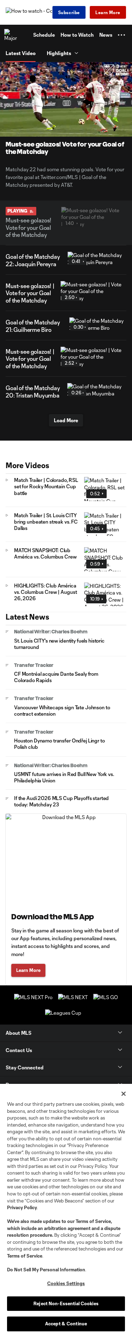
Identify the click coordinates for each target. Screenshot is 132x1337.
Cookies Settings (66, 1283)
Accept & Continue (66, 1323)
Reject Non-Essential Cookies (66, 1303)
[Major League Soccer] (11, 35)
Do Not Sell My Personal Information (46, 1269)
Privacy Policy (22, 1207)
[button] (121, 35)
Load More (66, 420)
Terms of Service (93, 1221)
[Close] (123, 1094)
